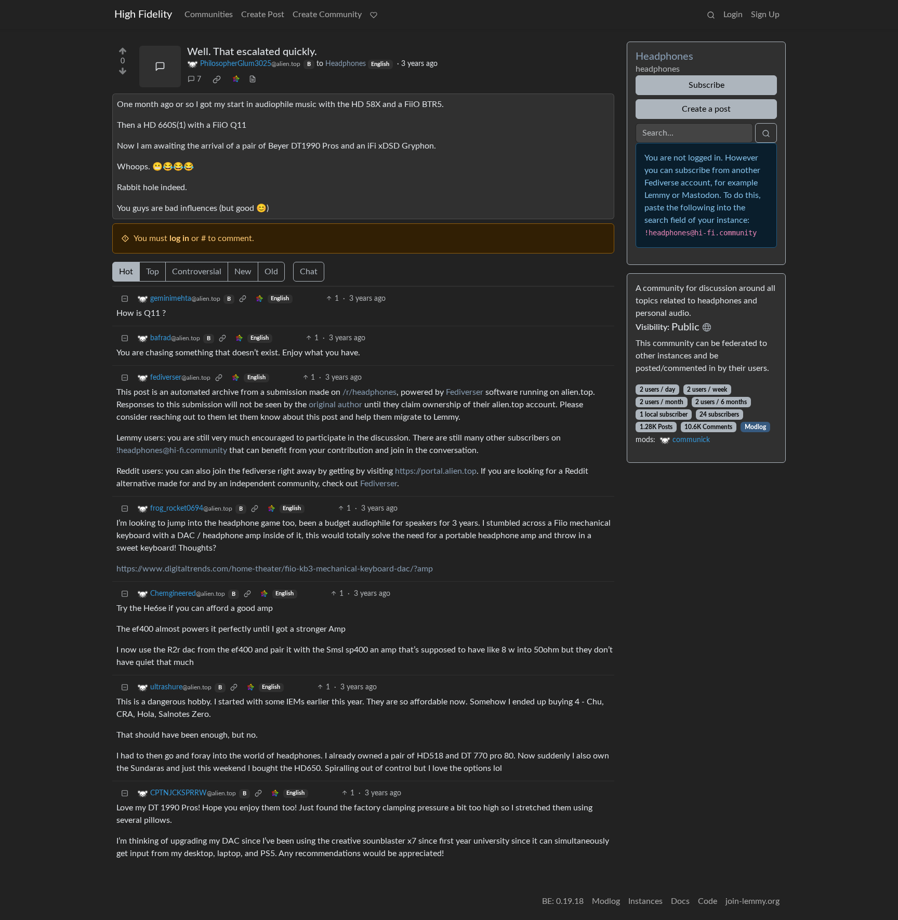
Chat (309, 272)
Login (733, 14)
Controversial (196, 272)
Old (271, 272)
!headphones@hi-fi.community (171, 450)
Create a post (706, 109)
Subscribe (706, 85)
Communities (208, 14)
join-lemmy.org (752, 901)
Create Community (327, 14)
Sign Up (765, 14)
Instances (645, 901)
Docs (680, 901)
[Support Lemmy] (373, 14)
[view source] (252, 80)
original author (335, 405)
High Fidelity (143, 14)
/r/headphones (369, 392)
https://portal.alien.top (436, 471)
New (243, 272)
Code (707, 901)
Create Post (262, 14)
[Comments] (160, 66)
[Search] (711, 14)
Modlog (755, 427)
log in (179, 238)
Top (152, 272)
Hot (126, 272)
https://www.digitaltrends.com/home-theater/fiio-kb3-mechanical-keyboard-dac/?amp (274, 569)
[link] (217, 79)
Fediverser (464, 392)
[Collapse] (124, 299)
